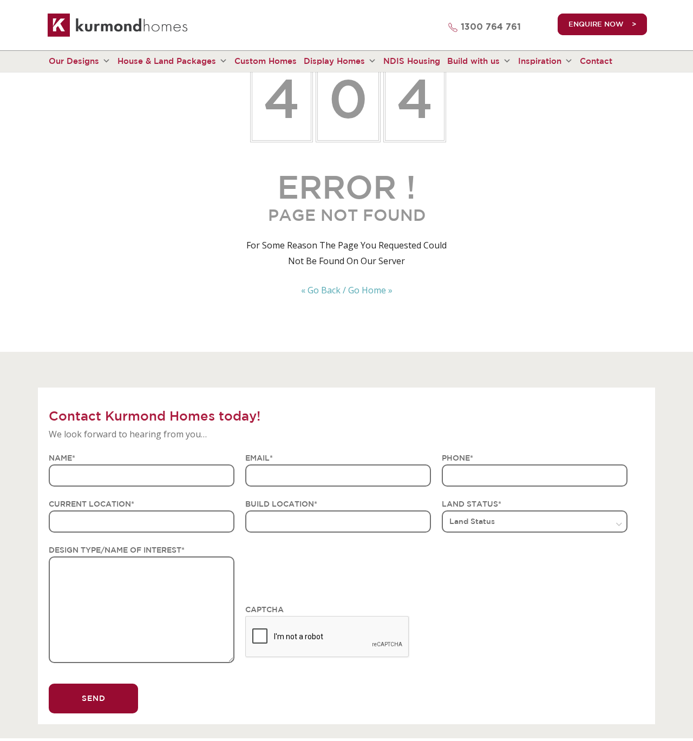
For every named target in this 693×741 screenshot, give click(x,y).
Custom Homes (265, 60)
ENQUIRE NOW (596, 24)
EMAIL (259, 458)
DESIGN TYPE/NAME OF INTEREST (117, 550)
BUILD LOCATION (281, 504)
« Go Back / (323, 290)
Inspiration (539, 60)
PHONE (457, 458)
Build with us (473, 60)
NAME (62, 458)
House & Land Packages (166, 60)
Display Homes (334, 60)
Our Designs (74, 60)
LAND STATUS (471, 504)
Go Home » (370, 290)
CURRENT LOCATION (91, 504)
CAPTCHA (264, 609)
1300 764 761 (491, 27)
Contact (596, 60)
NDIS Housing (411, 60)
